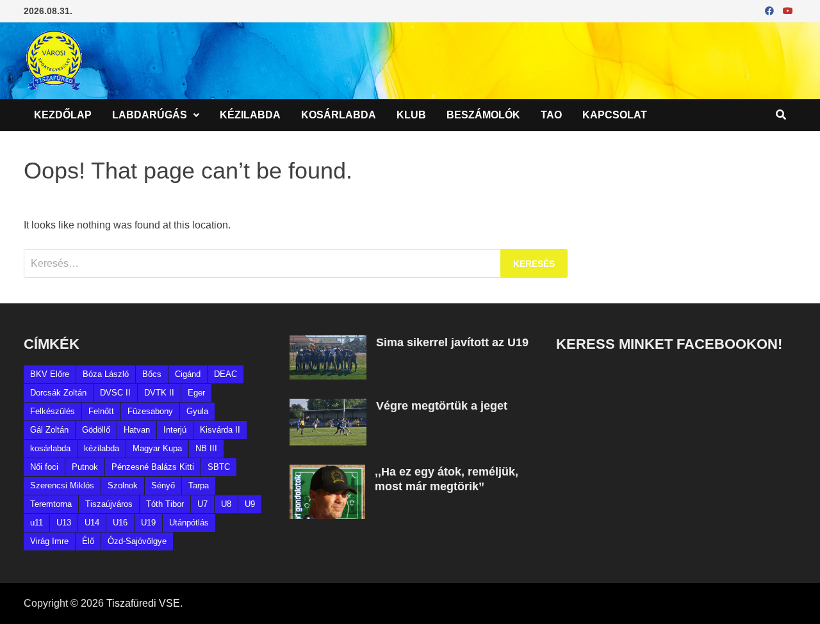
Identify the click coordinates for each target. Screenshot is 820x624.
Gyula (197, 411)
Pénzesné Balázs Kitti (152, 467)
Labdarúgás (149, 114)
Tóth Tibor (165, 504)
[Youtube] (788, 10)
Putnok (85, 467)
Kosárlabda (338, 114)
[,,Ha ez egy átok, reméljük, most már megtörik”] (327, 472)
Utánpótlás (189, 522)
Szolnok (123, 485)
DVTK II (159, 392)
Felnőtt (101, 411)
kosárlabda (50, 448)
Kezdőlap (63, 114)
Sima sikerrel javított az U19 (452, 342)
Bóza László (106, 374)
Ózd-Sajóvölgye (137, 541)
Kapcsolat (614, 114)
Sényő (163, 485)
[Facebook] (771, 10)
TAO (551, 114)
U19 (148, 522)
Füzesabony (150, 411)
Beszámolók (483, 114)
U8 (226, 504)
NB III (206, 448)
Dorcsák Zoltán (58, 392)
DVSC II (115, 392)
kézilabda (101, 448)
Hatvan (137, 430)
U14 (92, 522)
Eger (196, 392)
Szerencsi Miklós (62, 485)
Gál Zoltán (49, 430)
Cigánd (188, 374)
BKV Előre (49, 374)
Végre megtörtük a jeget (441, 405)
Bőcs (151, 374)
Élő (88, 541)
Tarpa (198, 485)
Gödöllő (96, 430)
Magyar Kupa (157, 448)
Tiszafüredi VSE (143, 603)
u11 (36, 522)
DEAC (225, 374)
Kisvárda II (220, 430)
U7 (202, 504)
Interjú (174, 430)
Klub (411, 114)
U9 (250, 504)
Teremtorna (51, 504)
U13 (63, 522)
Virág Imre (49, 541)
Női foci (44, 467)
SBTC (219, 467)
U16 (120, 522)
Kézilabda (250, 114)
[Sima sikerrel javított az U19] (328, 342)
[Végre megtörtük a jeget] (328, 406)
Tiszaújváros (109, 504)
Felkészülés (52, 411)
